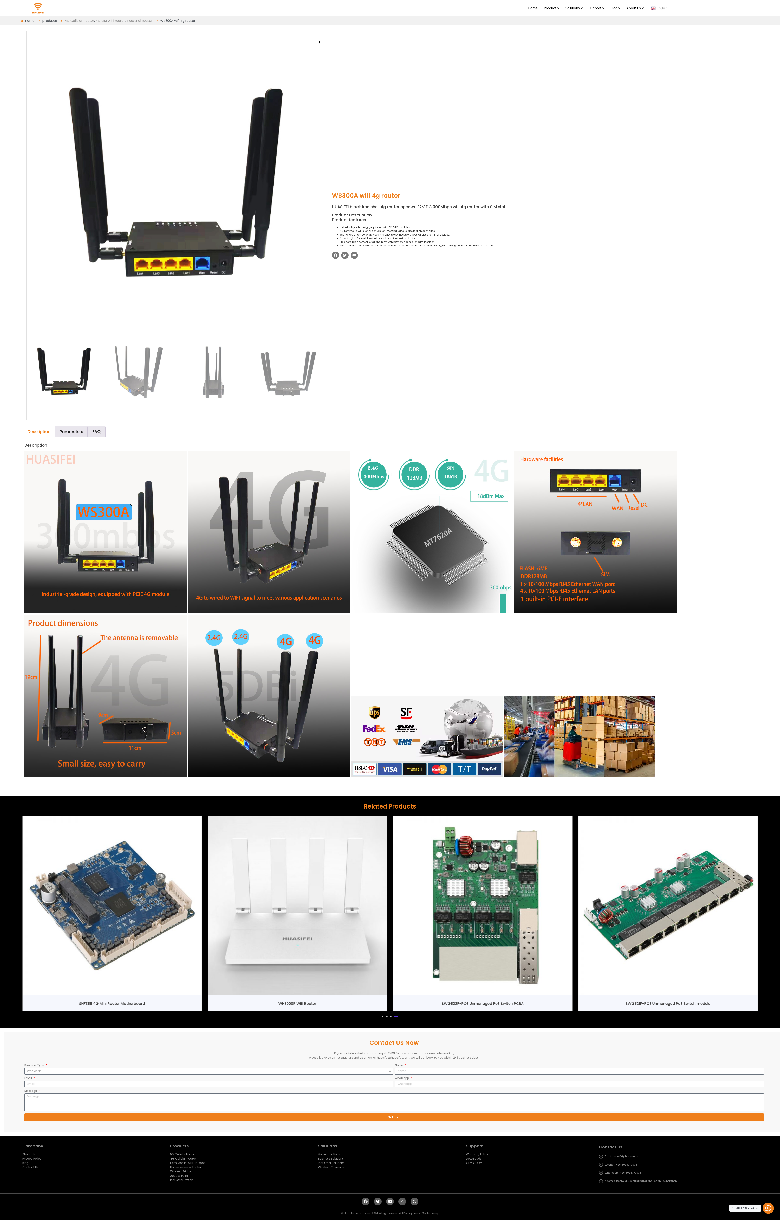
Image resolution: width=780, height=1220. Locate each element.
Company (32, 1146)
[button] (383, 1016)
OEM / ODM (474, 1163)
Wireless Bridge (180, 1171)
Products (179, 1146)
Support (474, 1146)
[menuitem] (551, 8)
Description (39, 431)
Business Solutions (331, 1159)
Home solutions (329, 1154)
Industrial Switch (181, 1180)
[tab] (39, 431)
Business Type (34, 1065)
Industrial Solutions (331, 1163)
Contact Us (30, 1167)
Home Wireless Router (185, 1167)
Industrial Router (139, 20)
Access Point (179, 1176)
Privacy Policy (31, 1159)
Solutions (327, 1146)
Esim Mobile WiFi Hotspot (187, 1163)
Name (399, 1065)
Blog (25, 1163)
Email (28, 1078)
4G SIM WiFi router (110, 20)
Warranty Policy (477, 1154)
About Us (28, 1154)
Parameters (71, 431)
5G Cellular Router (183, 1154)
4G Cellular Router (79, 20)
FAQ (96, 431)
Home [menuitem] (533, 8)
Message (31, 1091)
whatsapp (402, 1078)
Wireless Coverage (331, 1167)
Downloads (473, 1159)
